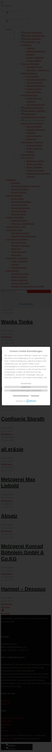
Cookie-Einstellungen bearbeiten (26, 390)
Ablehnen (26, 387)
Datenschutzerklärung (21, 395)
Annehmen (26, 383)
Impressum (35, 395)
